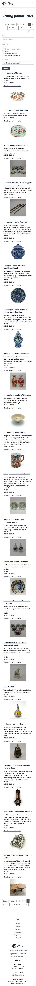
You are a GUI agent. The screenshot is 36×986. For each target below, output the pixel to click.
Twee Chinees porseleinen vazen (16, 353)
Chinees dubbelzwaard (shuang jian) (17, 182)
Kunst (6, 47)
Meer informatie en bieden (12, 86)
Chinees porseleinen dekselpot (15, 222)
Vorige (13, 24)
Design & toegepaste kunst (12, 55)
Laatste (30, 28)
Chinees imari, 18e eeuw (13, 73)
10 (9, 28)
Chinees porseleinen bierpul (14, 432)
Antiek (6, 51)
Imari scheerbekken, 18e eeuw (15, 561)
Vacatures (18, 929)
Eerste (7, 24)
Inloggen (18, 938)
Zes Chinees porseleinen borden (15, 145)
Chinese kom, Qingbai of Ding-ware (17, 395)
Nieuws (18, 926)
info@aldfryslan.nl (18, 975)
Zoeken (4, 36)
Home (18, 924)
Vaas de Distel (9, 687)
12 (16, 28)
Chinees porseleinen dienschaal (15, 110)
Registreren (18, 935)
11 (13, 28)
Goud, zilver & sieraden (11, 53)
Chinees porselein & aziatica (13, 49)
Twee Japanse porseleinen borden (16, 474)
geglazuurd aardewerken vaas (15, 724)
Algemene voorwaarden (18, 954)
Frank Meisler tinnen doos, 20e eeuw (17, 811)
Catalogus (18, 932)
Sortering (5, 59)
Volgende (23, 28)
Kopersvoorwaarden (18, 957)
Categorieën (5, 44)
